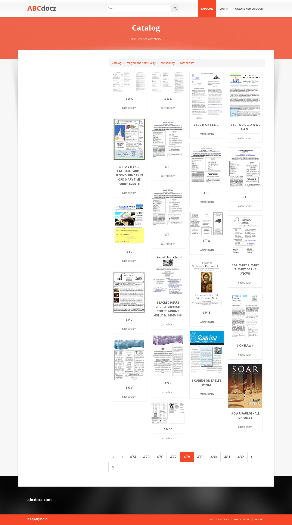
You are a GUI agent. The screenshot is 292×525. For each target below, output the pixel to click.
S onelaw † (245, 345)
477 (173, 456)
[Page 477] (122, 457)
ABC (41, 8)
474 (133, 456)
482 (240, 456)
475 (146, 456)
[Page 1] (113, 457)
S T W (206, 241)
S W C (129, 99)
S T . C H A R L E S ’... (207, 125)
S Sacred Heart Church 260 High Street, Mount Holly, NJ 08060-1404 (168, 309)
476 (160, 456)
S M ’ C (168, 429)
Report (259, 519)
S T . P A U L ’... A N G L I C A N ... (245, 127)
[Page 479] (251, 457)
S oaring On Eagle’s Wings (206, 383)
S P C (129, 320)
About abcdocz (219, 519)
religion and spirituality (141, 63)
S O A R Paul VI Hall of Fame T (245, 416)
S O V (168, 383)
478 (187, 456)
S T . (168, 167)
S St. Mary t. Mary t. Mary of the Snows (245, 269)
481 (227, 456)
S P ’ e (206, 313)
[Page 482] (113, 467)
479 (200, 456)
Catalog (116, 63)
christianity (168, 63)
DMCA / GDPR (241, 519)
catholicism (187, 63)
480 (214, 456)
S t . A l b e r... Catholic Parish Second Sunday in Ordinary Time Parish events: (129, 175)
